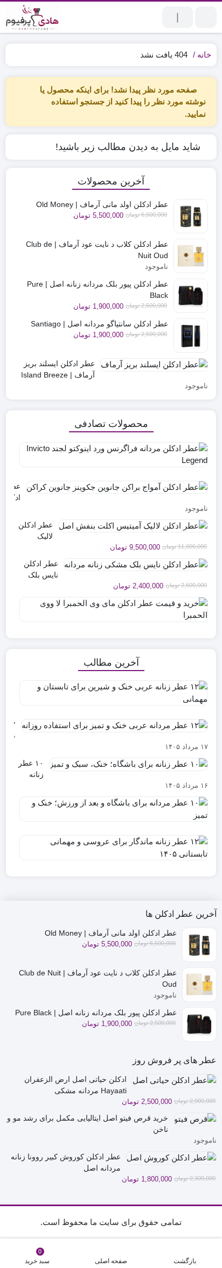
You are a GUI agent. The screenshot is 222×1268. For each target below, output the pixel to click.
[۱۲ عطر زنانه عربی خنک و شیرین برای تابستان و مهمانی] (111, 697)
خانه (204, 54)
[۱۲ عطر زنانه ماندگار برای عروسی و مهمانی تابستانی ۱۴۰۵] (111, 851)
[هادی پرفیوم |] (32, 17)
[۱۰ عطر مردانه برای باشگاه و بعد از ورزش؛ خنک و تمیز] (111, 813)
